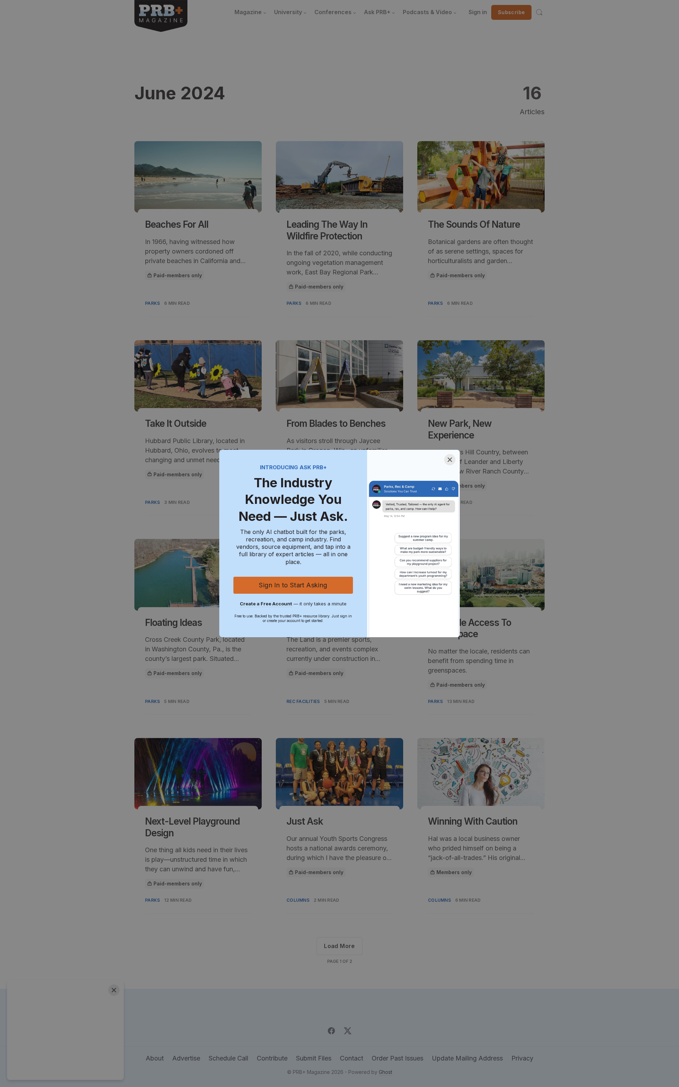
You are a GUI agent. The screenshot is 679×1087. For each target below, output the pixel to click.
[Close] (449, 459)
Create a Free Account (266, 603)
